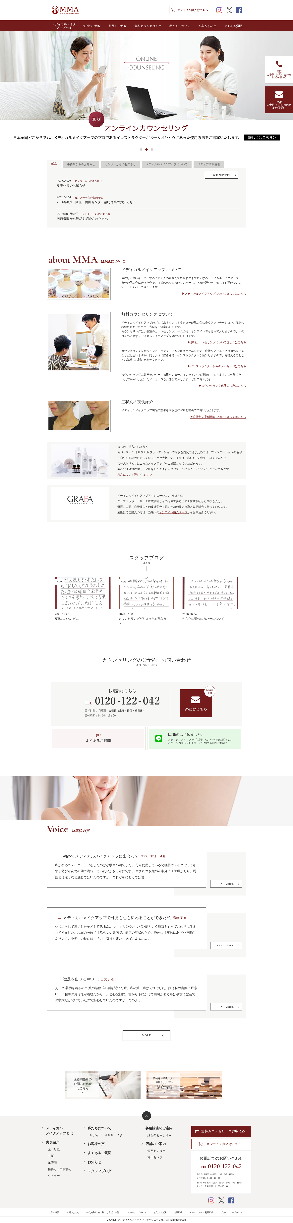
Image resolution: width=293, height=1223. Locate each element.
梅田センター (156, 1157)
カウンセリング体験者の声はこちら (224, 385)
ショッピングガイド (136, 1212)
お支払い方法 (159, 1212)
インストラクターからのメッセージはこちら (218, 366)
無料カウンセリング (148, 26)
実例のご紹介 (92, 26)
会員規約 (178, 1212)
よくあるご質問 (99, 1153)
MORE (146, 1035)
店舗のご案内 (156, 1144)
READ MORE (225, 884)
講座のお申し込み (159, 1135)
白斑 (51, 1156)
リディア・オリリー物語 (106, 1135)
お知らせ (94, 1162)
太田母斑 (54, 1149)
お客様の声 (96, 1144)
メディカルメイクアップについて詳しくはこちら (215, 293)
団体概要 (54, 1212)
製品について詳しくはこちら (135, 474)
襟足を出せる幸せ (79, 979)
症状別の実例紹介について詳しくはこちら (219, 416)
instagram (219, 10)
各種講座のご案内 (159, 1128)
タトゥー (54, 1175)
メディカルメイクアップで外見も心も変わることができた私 (117, 918)
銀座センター (156, 1150)
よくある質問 (233, 26)
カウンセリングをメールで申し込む (197, 701)
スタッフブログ (99, 1171)
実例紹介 (52, 1142)
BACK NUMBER (220, 175)
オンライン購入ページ (173, 512)
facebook (239, 10)
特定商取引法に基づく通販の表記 (103, 1212)
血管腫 (52, 1162)
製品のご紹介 (118, 26)
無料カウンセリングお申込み (223, 1131)
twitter (229, 10)
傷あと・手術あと (60, 1169)
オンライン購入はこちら (192, 10)
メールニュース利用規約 (201, 1212)
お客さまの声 (207, 26)
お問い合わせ (73, 1212)
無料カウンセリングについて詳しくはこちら (218, 342)
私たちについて (179, 26)
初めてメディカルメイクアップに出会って (101, 856)
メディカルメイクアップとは (64, 26)
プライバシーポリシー (232, 1212)
